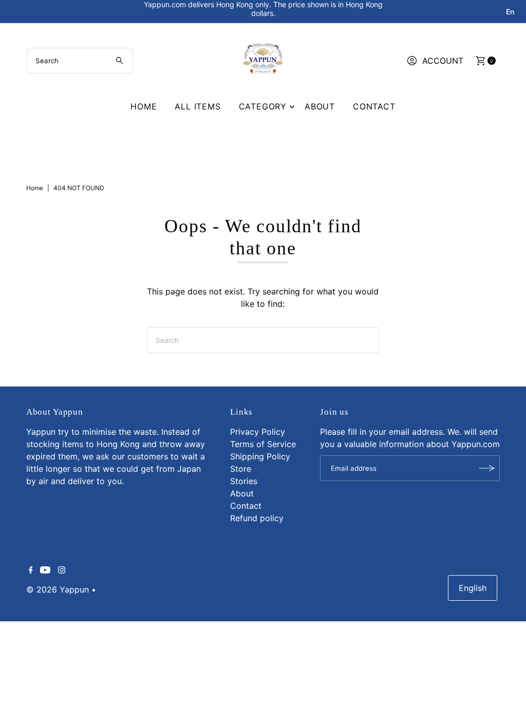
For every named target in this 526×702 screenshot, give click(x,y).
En (510, 11)
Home (143, 106)
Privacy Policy (257, 432)
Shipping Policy (260, 456)
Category (263, 106)
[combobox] (80, 60)
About (320, 106)
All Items (197, 106)
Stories (243, 481)
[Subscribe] (487, 468)
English (472, 588)
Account (442, 61)
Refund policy (257, 518)
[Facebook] (31, 570)
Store (240, 469)
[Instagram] (61, 570)
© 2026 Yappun (57, 589)
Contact (374, 106)
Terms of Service (263, 444)
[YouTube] (45, 570)
